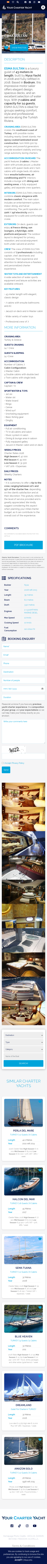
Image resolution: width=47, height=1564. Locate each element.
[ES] (8, 2)
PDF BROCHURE (23, 545)
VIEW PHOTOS (19, 47)
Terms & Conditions (23, 1545)
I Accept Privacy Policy (14, 763)
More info (28, 1560)
